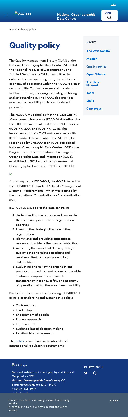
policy (20, 341)
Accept (115, 400)
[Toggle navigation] (6, 15)
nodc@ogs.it (20, 393)
